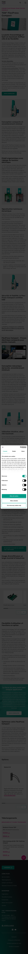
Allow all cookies (14, 496)
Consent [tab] (5, 451)
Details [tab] (14, 451)
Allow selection (14, 500)
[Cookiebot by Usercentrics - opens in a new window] (20, 447)
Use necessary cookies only (14, 505)
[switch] (24, 480)
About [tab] (23, 451)
